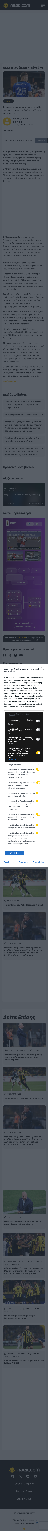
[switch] (38, 721)
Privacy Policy (38, 862)
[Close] (43, 669)
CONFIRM (14, 853)
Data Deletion (9, 862)
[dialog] (24, 765)
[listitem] (24, 715)
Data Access (24, 862)
